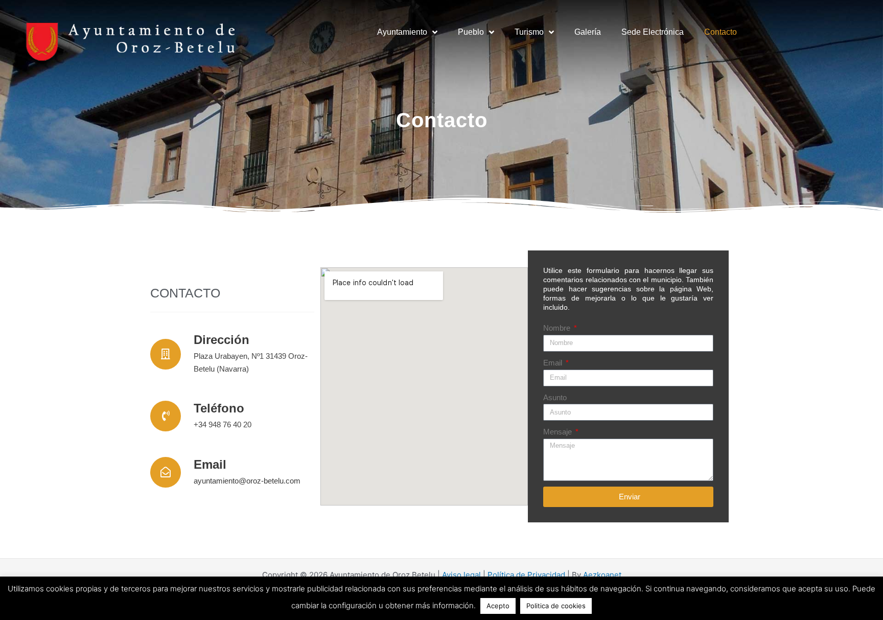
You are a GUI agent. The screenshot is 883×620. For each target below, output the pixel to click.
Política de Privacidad (526, 575)
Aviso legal (461, 575)
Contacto (720, 32)
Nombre (557, 328)
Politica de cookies (556, 606)
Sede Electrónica (652, 32)
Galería (587, 32)
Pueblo (471, 32)
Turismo (529, 32)
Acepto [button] (497, 606)
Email (553, 362)
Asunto (555, 397)
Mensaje (558, 431)
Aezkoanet (602, 575)
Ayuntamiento (402, 32)
